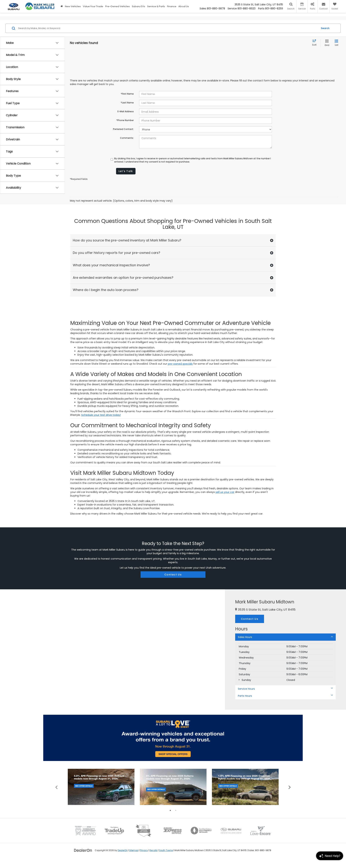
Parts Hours (245, 696)
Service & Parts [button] (156, 6)
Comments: (127, 137)
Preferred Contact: (123, 129)
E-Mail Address (125, 111)
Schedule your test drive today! (101, 415)
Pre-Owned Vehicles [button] (117, 6)
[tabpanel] (101, 787)
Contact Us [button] (249, 619)
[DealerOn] (83, 850)
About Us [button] (183, 6)
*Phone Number (125, 120)
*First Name (127, 93)
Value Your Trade (93, 6)
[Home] (61, 6)
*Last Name (127, 102)
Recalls (154, 850)
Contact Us (173, 574)
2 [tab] (176, 810)
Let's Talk (126, 171)
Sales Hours (245, 637)
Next (290, 787)
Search (325, 28)
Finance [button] (171, 6)
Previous (56, 787)
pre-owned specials (180, 364)
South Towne (166, 850)
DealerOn (123, 850)
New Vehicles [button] (73, 6)
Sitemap (133, 850)
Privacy (144, 850)
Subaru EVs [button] (138, 6)
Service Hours (246, 689)
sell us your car (225, 492)
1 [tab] (170, 810)
